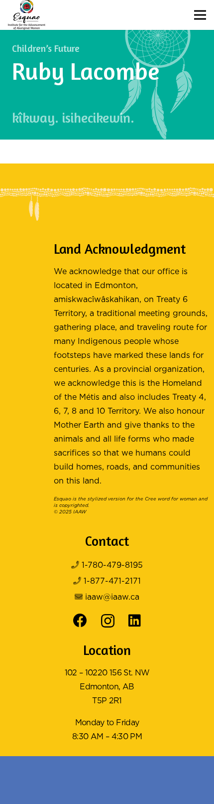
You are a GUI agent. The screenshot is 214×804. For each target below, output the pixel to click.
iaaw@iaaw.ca (112, 597)
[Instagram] (107, 621)
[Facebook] (80, 621)
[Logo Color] (26, 15)
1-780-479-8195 (112, 565)
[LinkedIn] (134, 621)
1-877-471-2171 (112, 581)
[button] (200, 14)
